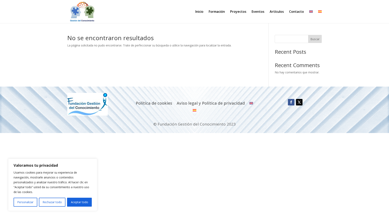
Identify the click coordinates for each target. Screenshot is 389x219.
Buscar (315, 39)
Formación (217, 12)
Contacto (296, 12)
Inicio (199, 12)
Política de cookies (154, 103)
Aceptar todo (79, 202)
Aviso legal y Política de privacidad (211, 103)
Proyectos (238, 12)
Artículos (277, 12)
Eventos (258, 12)
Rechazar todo (52, 202)
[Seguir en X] (299, 102)
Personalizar (25, 202)
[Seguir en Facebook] (291, 102)
